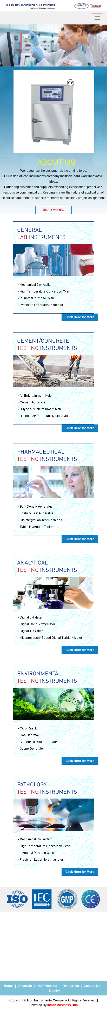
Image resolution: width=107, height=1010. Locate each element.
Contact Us (92, 986)
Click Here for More (79, 317)
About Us (25, 986)
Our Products (47, 986)
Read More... (53, 210)
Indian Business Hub (62, 1005)
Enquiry (54, 990)
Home (8, 986)
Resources (71, 986)
